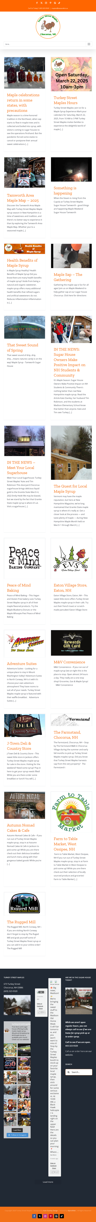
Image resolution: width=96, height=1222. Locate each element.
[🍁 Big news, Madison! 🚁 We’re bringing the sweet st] (10, 1050)
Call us (68, 1051)
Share (54, 1168)
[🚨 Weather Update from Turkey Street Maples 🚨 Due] (10, 1105)
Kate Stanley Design (50, 1210)
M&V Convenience (69, 662)
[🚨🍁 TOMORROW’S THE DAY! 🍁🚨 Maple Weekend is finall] (24, 1105)
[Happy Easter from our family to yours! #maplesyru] (24, 1063)
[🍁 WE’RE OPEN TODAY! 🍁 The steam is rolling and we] (24, 1077)
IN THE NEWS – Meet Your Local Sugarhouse (21, 467)
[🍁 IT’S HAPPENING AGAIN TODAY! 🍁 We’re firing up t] (10, 1077)
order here (80, 1051)
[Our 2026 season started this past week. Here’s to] (24, 1119)
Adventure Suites (22, 663)
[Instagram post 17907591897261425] (10, 1063)
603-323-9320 (71, 1045)
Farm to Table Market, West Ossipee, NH (66, 843)
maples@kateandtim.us (60, 8)
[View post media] (52, 983)
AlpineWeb (72, 1210)
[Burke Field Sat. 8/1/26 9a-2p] (24, 1050)
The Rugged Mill (21, 922)
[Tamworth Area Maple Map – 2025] (24, 172)
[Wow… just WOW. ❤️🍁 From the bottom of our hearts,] (24, 1091)
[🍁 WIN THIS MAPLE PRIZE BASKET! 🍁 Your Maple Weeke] (10, 1119)
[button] (54, 1172)
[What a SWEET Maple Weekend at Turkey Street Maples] (10, 1091)
